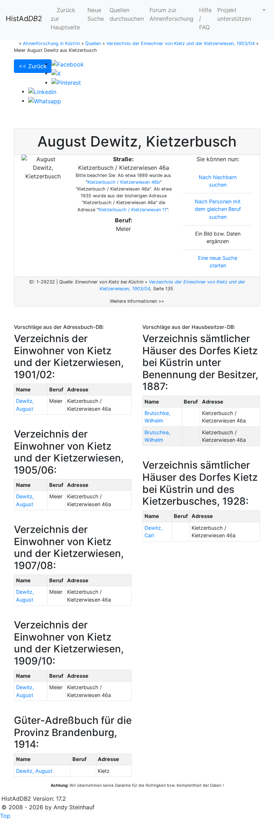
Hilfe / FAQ (205, 18)
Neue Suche (95, 14)
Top (5, 815)
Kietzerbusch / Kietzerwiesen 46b (123, 182)
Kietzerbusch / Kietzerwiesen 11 (132, 209)
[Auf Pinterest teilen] (66, 82)
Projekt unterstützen (234, 14)
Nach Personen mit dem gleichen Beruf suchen (218, 209)
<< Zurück (33, 66)
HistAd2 (24, 18)
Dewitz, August (34, 771)
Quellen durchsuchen (127, 14)
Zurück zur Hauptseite (65, 18)
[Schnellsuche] (261, 10)
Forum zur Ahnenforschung (171, 14)
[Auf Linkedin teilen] (42, 91)
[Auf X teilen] (56, 72)
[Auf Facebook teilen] (67, 63)
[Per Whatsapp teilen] (44, 100)
